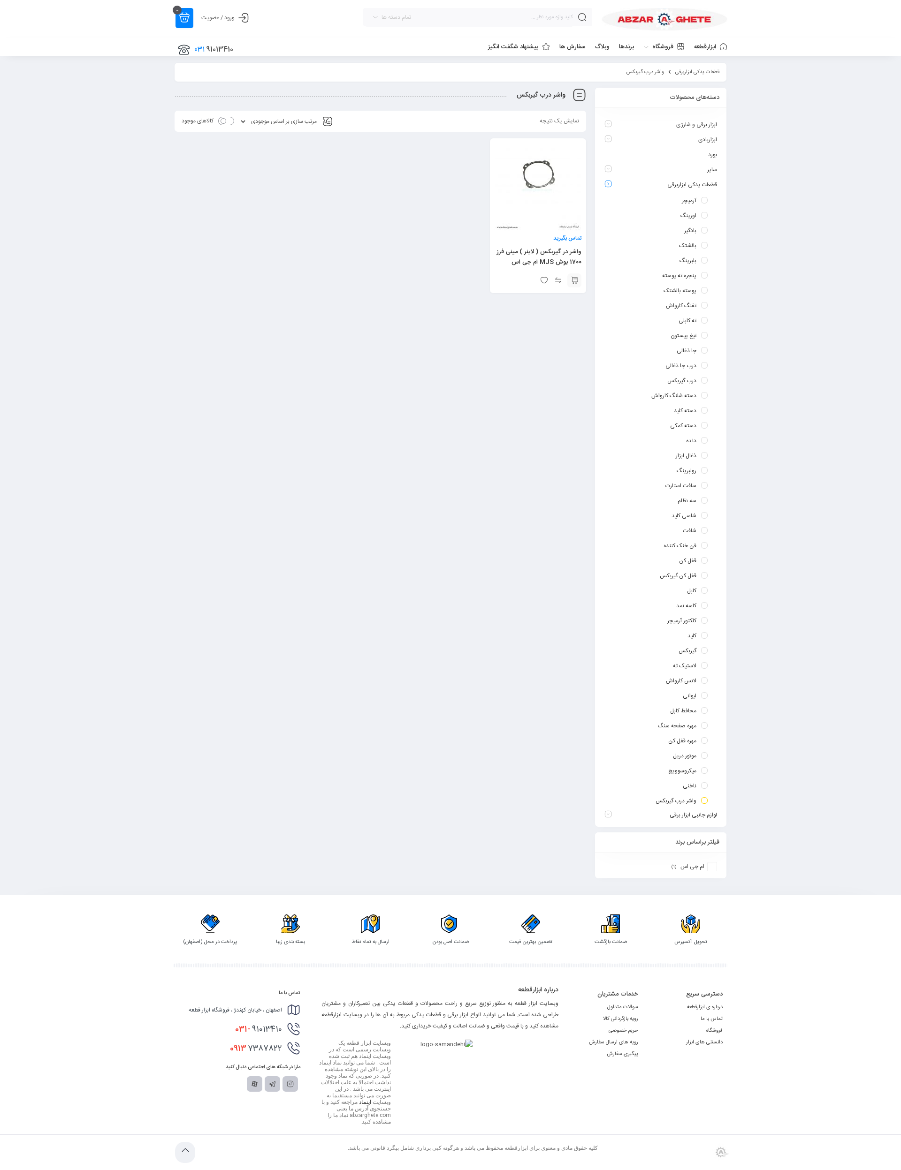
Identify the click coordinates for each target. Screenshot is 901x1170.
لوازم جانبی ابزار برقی (693, 815)
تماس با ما (712, 1019)
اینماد (365, 1102)
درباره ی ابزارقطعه (705, 1007)
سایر (712, 169)
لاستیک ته (684, 666)
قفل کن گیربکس (678, 576)
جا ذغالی (686, 350)
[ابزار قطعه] (664, 19)
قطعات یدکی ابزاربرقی (697, 72)
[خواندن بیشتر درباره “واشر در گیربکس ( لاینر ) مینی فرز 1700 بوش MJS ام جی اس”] (574, 280)
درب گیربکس (681, 380)
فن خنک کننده (680, 546)
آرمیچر (689, 200)
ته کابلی (687, 320)
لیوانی (689, 696)
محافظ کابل (683, 711)
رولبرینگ (686, 471)
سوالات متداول (622, 1007)
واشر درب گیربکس (676, 801)
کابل (691, 591)
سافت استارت (680, 486)
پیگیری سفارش (622, 1054)
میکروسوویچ (682, 771)
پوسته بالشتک (680, 290)
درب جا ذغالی (680, 365)
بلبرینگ (688, 260)
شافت (689, 531)
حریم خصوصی (623, 1031)
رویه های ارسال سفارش (613, 1042)
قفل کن (687, 561)
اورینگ (688, 215)
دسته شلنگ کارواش (673, 395)
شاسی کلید (684, 516)
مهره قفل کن (682, 741)
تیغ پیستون (683, 335)
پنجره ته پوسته (679, 275)
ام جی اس (692, 866)
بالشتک (687, 245)
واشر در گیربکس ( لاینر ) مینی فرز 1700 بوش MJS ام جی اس (538, 257)
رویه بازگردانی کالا (620, 1019)
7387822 (256, 1048)
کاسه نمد (686, 606)
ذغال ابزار (686, 455)
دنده (691, 440)
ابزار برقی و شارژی (696, 124)
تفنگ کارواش (681, 305)
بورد (712, 154)
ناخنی (689, 786)
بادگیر (690, 230)
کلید (691, 636)
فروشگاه (714, 1031)
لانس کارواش (681, 681)
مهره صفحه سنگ (677, 726)
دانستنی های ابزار (704, 1042)
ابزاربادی (707, 139)
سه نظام (687, 501)
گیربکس (687, 651)
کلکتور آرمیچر (681, 621)
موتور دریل (684, 756)
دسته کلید (685, 410)
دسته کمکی (683, 425)
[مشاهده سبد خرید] (184, 18)
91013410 (258, 1029)
